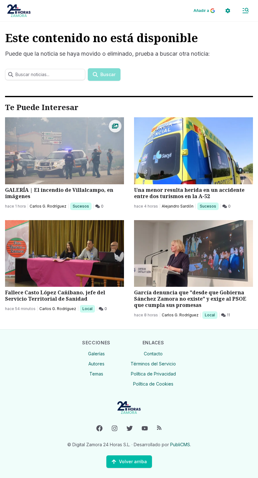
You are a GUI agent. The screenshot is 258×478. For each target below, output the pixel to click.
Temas (96, 373)
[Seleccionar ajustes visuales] (228, 10)
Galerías (96, 353)
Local (88, 308)
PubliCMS (180, 444)
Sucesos (82, 205)
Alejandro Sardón (178, 206)
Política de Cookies (153, 383)
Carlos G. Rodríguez (48, 206)
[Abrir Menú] (245, 10)
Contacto (153, 353)
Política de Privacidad (153, 373)
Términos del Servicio (153, 363)
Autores (96, 363)
